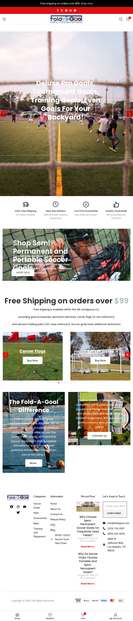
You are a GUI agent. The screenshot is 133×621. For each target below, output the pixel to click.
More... (34, 463)
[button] (5, 355)
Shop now (87, 3)
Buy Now (94, 360)
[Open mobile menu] (4, 19)
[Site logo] (66, 19)
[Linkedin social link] (71, 10)
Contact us (99, 435)
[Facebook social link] (58, 10)
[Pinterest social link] (66, 10)
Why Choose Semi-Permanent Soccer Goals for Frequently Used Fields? (88, 526)
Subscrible (114, 513)
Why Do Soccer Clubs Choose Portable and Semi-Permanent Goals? (88, 563)
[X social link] (62, 10)
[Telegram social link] (75, 10)
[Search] (120, 19)
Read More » (88, 546)
